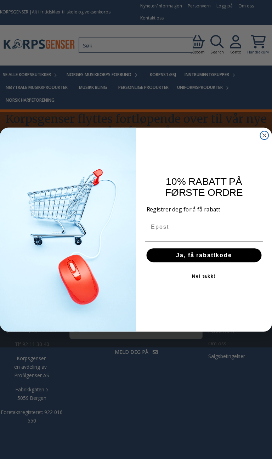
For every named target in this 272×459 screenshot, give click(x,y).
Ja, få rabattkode (204, 255)
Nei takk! (204, 275)
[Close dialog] (264, 135)
